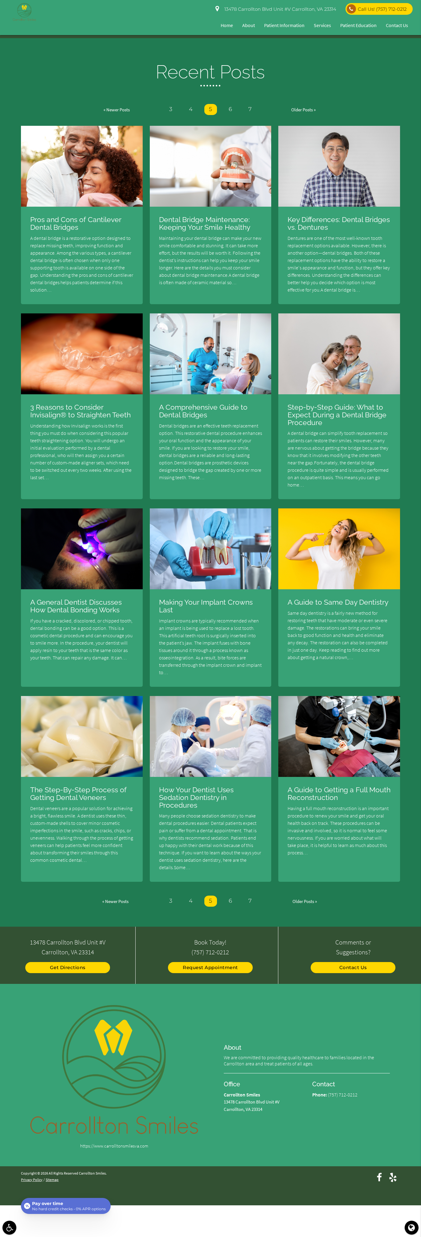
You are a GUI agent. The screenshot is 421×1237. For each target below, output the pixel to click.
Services (322, 25)
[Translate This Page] (412, 1228)
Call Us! (382, 9)
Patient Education (358, 25)
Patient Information (284, 25)
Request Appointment (210, 967)
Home (227, 25)
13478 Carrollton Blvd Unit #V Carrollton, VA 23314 (279, 9)
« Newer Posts (117, 110)
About (248, 25)
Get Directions (68, 967)
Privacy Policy (32, 1179)
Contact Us (397, 25)
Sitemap (52, 1179)
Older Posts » (303, 110)
